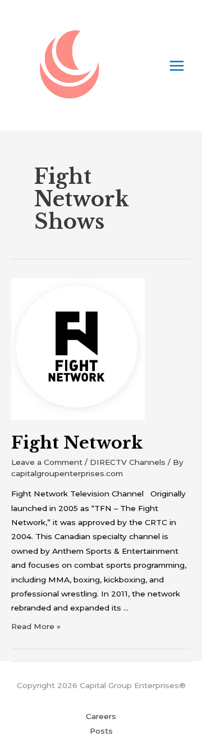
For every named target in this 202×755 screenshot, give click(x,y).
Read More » (36, 626)
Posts (101, 730)
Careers (101, 716)
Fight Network (77, 442)
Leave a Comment (46, 462)
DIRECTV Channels (128, 462)
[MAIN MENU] (177, 65)
